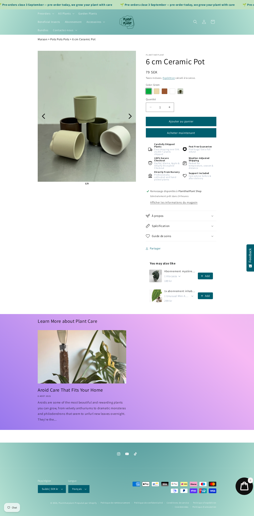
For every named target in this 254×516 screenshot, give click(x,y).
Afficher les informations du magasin (174, 202)
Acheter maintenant (181, 133)
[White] (172, 91)
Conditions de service (178, 502)
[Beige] (156, 91)
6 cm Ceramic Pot (84, 39)
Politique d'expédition (204, 502)
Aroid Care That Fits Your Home (70, 390)
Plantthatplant (66, 503)
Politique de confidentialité (148, 502)
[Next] (130, 116)
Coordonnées (182, 506)
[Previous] (43, 116)
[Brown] (164, 91)
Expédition (169, 77)
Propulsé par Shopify (86, 503)
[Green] (148, 91)
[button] (45, 13)
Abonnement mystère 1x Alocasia (179, 271)
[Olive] (180, 91)
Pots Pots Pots (59, 39)
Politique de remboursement (115, 502)
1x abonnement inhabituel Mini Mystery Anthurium (179, 291)
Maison (42, 39)
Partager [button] (155, 248)
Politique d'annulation (204, 506)
